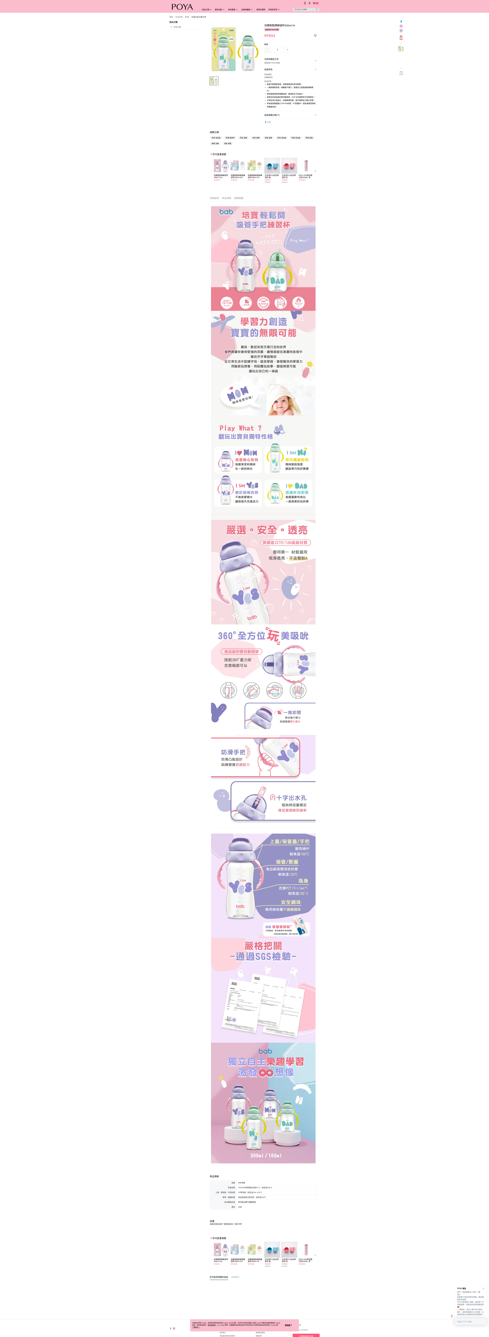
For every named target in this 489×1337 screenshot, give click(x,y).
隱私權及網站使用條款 (227, 1336)
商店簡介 (223, 1333)
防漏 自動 (268, 138)
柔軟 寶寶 (227, 143)
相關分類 (214, 132)
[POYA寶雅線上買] (183, 7)
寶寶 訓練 (215, 143)
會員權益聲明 (260, 1333)
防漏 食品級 (295, 138)
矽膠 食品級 (216, 138)
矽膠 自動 (256, 138)
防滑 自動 (243, 138)
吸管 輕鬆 (309, 138)
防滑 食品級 (281, 138)
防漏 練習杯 (230, 138)
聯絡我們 (259, 1336)
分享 (269, 122)
